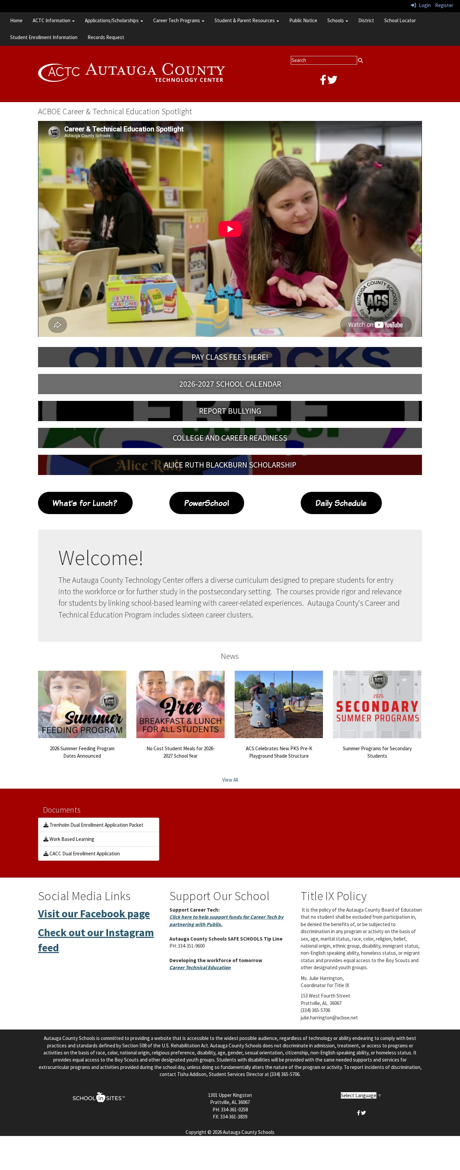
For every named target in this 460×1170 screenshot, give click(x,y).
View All (230, 780)
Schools (336, 20)
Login (423, 5)
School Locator (400, 20)
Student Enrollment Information (43, 37)
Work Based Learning (71, 839)
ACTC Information (52, 20)
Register (444, 5)
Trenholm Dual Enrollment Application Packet (95, 825)
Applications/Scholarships (112, 20)
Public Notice (303, 20)
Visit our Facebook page (94, 913)
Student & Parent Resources (245, 20)
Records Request (106, 37)
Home (16, 20)
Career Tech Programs (177, 20)
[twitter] (332, 81)
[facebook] (323, 81)
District (366, 20)
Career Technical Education (200, 967)
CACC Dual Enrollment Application (84, 853)
